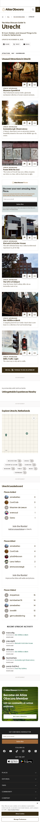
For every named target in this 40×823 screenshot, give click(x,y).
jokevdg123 (10, 641)
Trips (4, 785)
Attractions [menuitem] (6, 53)
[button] (24, 84)
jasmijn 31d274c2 (12, 666)
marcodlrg (10, 633)
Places (5, 772)
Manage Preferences (20, 819)
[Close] (37, 803)
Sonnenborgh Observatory (24, 660)
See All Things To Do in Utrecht (20, 370)
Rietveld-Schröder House (24, 643)
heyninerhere (11, 658)
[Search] (33, 9)
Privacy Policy (6, 209)
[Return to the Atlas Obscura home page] (13, 9)
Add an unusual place (16, 529)
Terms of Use (15, 209)
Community (7, 792)
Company (6, 798)
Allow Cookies (20, 813)
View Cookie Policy (13, 809)
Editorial (6, 779)
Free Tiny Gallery (21, 668)
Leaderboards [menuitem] (20, 53)
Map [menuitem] (13, 53)
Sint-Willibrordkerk (21, 635)
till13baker (10, 649)
